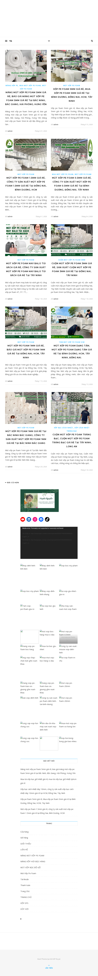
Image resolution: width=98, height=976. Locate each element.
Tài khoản (24, 879)
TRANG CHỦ (26, 897)
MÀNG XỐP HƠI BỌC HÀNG (32, 861)
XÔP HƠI (24, 909)
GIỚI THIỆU (25, 843)
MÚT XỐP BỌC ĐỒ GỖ (30, 867)
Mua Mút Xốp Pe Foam (30, 85)
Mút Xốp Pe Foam (71, 85)
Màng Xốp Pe (12, 85)
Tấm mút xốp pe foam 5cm (71, 342)
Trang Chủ (24, 891)
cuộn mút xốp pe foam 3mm (71, 260)
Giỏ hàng (24, 837)
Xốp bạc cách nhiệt (63, 428)
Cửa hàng (24, 831)
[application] (48, 543)
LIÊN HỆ (24, 849)
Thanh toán (25, 885)
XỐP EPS (24, 903)
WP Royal (56, 959)
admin (10, 131)
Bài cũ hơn (13, 483)
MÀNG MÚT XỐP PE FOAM (32, 855)
